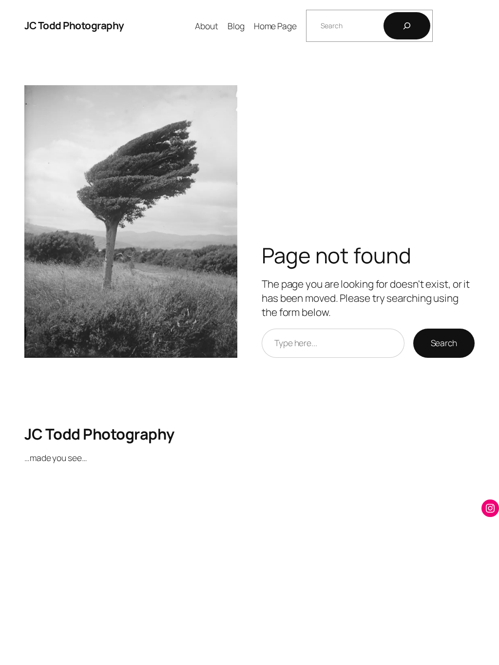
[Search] (407, 25)
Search (444, 343)
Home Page (275, 26)
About (206, 26)
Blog (236, 26)
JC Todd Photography (74, 25)
